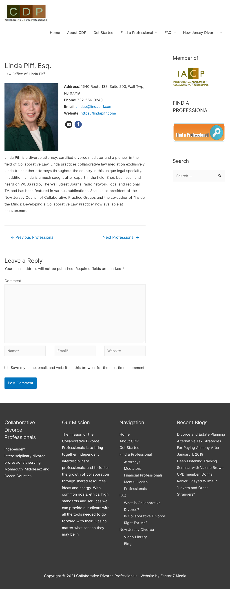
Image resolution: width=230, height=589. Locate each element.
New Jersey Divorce (200, 32)
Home (55, 32)
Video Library (135, 537)
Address (71, 86)
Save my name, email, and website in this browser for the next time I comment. (78, 367)
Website (71, 113)
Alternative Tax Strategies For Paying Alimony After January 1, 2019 (199, 448)
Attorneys (132, 462)
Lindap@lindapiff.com (93, 106)
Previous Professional (32, 237)
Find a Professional (137, 32)
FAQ (168, 32)
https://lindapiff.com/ (98, 113)
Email (68, 106)
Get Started (103, 32)
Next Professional (121, 237)
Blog (128, 543)
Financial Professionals (143, 475)
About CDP (76, 32)
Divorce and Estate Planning (201, 434)
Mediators (132, 468)
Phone (69, 100)
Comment (12, 280)
